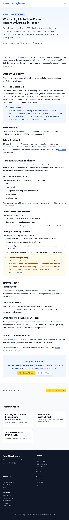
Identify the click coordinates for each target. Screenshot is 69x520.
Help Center (39, 480)
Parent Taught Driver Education (19, 57)
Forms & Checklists (8, 482)
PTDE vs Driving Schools (43, 464)
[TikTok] (12, 463)
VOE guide (62, 150)
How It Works (7, 485)
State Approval (40, 466)
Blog (4, 487)
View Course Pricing (26, 373)
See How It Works (44, 373)
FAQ (37, 469)
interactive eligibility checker (20, 340)
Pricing (38, 459)
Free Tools (6, 480)
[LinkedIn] (15, 463)
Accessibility (7, 500)
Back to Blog (9, 14)
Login (37, 485)
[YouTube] (9, 463)
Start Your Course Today (56, 390)
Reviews (38, 471)
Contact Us (39, 482)
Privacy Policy (7, 495)
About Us (5, 503)
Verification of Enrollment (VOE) (15, 147)
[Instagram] (7, 463)
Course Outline (40, 461)
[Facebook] (4, 463)
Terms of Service (8, 498)
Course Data (7, 505)
